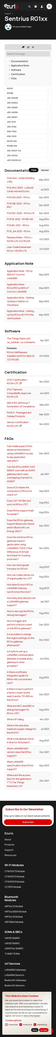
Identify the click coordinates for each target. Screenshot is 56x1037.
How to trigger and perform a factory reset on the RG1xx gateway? (19, 624)
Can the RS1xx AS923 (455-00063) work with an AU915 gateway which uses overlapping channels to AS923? (21, 474)
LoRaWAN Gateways (15, 969)
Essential (13, 1024)
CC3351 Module (13, 886)
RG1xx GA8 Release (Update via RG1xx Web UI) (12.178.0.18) (21, 356)
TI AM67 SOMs (12, 953)
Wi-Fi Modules (14, 865)
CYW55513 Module (14, 876)
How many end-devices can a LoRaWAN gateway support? (21, 601)
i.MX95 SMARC (12, 938)
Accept (43, 1030)
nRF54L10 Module (14, 916)
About (8, 839)
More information (32, 1015)
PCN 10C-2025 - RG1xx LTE (20, 213)
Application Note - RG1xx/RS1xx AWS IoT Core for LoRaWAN (18, 288)
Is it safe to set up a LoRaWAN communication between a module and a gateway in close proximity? (20, 658)
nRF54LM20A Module (16, 911)
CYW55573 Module (15, 871)
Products (9, 844)
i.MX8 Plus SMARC (14, 948)
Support (9, 849)
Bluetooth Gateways (15, 980)
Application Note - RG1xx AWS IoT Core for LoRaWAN (19, 274)
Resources (10, 855)
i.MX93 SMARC (12, 943)
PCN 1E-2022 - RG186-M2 (20, 219)
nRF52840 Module (14, 922)
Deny (35, 1030)
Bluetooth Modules (11, 898)
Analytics (27, 1024)
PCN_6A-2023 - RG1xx (18, 231)
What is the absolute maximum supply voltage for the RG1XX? (21, 729)
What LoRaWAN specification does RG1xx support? (20, 765)
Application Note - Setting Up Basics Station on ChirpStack (20, 301)
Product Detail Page (22, 26)
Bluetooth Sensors (15, 985)
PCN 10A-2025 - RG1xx (18, 197)
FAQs (14, 78)
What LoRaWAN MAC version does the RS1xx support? (19, 752)
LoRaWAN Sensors (14, 975)
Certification (18, 74)
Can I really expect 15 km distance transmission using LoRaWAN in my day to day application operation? (20, 453)
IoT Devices (12, 964)
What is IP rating (15, 719)
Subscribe (28, 822)
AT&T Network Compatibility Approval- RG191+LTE (19, 393)
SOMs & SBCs (13, 932)
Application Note (20, 65)
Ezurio (9, 833)
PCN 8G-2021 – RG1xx (18, 225)
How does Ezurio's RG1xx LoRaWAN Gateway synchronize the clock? (20, 588)
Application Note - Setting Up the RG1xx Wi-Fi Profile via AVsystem (20, 314)
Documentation (19, 61)
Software (16, 69)
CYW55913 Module (14, 881)
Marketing (42, 1024)
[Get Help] (23, 47)
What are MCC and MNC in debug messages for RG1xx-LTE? (20, 709)
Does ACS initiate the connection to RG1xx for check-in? (19, 491)
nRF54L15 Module (14, 906)
